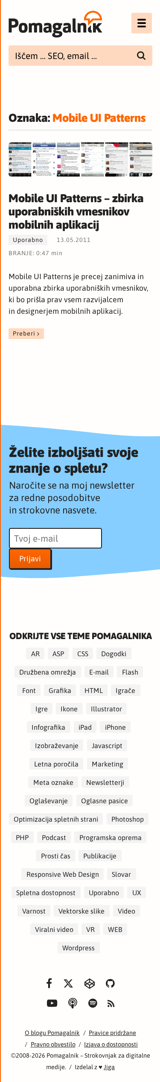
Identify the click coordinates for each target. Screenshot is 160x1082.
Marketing (107, 763)
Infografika (48, 727)
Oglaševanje (48, 800)
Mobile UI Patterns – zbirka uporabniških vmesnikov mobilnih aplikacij (76, 211)
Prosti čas (55, 855)
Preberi (24, 333)
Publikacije (99, 855)
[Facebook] (49, 984)
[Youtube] (52, 1004)
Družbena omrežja (47, 671)
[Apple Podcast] (72, 1004)
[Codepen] (89, 984)
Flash (130, 671)
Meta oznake (53, 782)
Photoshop (127, 819)
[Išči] (141, 55)
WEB (115, 929)
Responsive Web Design (62, 874)
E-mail (99, 671)
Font (29, 690)
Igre (41, 708)
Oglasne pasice (104, 800)
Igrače (125, 690)
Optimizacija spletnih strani (56, 819)
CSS (82, 653)
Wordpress (78, 947)
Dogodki (113, 653)
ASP (58, 653)
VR (90, 929)
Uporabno (28, 239)
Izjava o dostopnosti (111, 1044)
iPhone (115, 727)
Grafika (60, 690)
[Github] (110, 984)
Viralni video (54, 929)
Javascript (107, 745)
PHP (22, 837)
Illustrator (106, 708)
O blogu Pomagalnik (52, 1032)
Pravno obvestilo (53, 1044)
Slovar (121, 874)
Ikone (69, 708)
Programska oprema (110, 837)
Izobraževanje (57, 745)
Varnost (34, 910)
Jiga (109, 1066)
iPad (85, 727)
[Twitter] (68, 984)
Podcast (54, 837)
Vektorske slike (81, 910)
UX (136, 892)
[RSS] (111, 1004)
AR (35, 653)
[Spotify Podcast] (92, 1004)
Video (126, 910)
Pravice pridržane (112, 1032)
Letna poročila (56, 763)
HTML (93, 690)
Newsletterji (105, 782)
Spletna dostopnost (46, 892)
